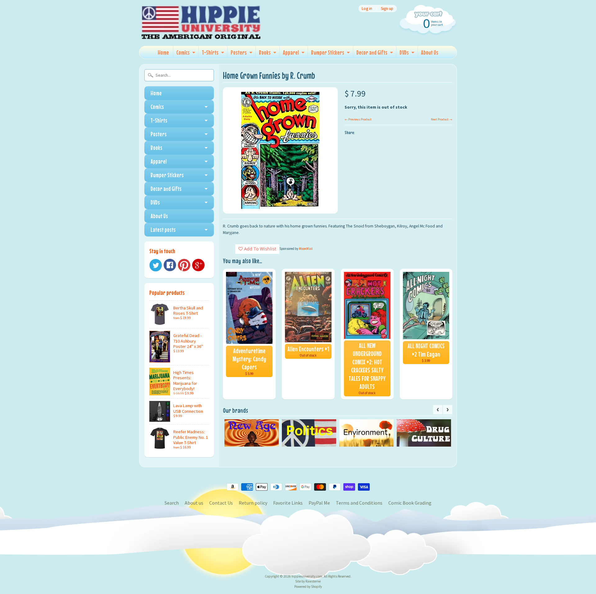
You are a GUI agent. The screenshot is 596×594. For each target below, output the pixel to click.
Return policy (253, 503)
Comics (183, 52)
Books (265, 52)
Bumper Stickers (327, 52)
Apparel (291, 52)
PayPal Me (319, 503)
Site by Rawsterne (308, 581)
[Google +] (198, 265)
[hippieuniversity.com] (201, 32)
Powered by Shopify (308, 586)
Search (172, 503)
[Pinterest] (184, 265)
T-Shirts (210, 52)
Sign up (387, 9)
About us (194, 503)
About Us (429, 52)
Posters (239, 52)
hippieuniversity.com (306, 576)
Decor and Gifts (371, 52)
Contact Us (221, 503)
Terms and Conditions (359, 503)
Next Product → (441, 119)
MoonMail (306, 248)
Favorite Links (288, 503)
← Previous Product (358, 119)
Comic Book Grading (409, 503)
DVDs (404, 52)
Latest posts (163, 229)
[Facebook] (170, 265)
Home (163, 52)
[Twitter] (155, 265)
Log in (367, 9)
